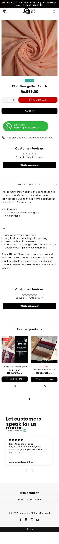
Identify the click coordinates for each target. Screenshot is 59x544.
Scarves (44, 366)
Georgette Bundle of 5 (44, 369)
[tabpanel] (14, 365)
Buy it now (29, 110)
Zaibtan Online (29, 11)
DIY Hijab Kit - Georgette (15, 366)
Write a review (29, 165)
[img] (31, 428)
